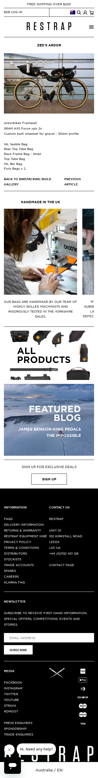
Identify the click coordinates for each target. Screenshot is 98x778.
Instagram (13, 688)
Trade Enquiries (18, 734)
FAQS (8, 519)
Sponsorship (15, 728)
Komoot (11, 711)
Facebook (13, 682)
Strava (10, 705)
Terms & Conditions (21, 547)
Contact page (61, 565)
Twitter (11, 694)
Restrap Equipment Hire (25, 536)
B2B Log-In (13, 12)
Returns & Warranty (22, 530)
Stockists (12, 559)
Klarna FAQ (14, 582)
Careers (11, 576)
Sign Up (49, 479)
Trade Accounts (19, 565)
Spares (10, 570)
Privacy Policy (17, 542)
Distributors (15, 553)
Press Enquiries (18, 723)
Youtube (11, 699)
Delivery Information (24, 524)
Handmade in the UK (40, 202)
